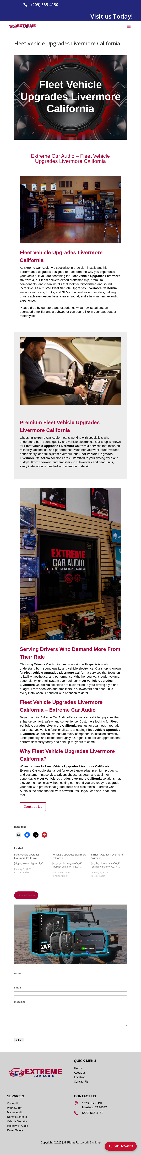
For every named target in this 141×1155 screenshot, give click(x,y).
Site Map (95, 1142)
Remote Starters (17, 1116)
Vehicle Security (17, 1121)
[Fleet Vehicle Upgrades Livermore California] (33, 863)
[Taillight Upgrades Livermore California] (110, 865)
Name (17, 973)
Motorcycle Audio (17, 1125)
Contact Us (33, 806)
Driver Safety (15, 1130)
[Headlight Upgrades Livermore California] (71, 865)
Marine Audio (15, 1112)
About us (80, 1072)
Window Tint (14, 1107)
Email (17, 987)
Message (19, 1001)
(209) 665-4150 (44, 4)
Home (78, 1068)
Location (79, 1077)
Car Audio (13, 1103)
